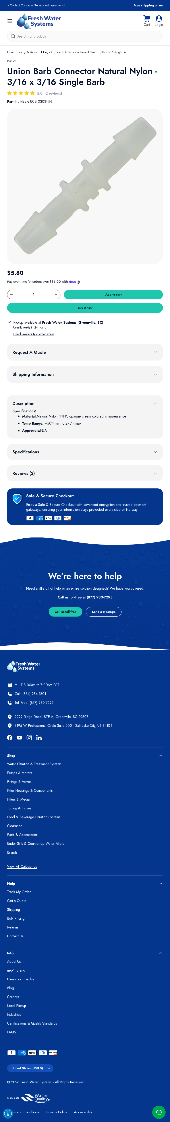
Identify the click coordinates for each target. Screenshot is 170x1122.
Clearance (14, 825)
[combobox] (85, 36)
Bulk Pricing (16, 918)
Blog (10, 988)
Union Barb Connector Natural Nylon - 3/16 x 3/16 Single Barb (91, 52)
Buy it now (85, 308)
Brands (12, 852)
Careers (13, 996)
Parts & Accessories (22, 834)
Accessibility (83, 1112)
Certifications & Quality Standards (32, 1023)
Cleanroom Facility (20, 979)
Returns (12, 927)
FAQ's (11, 1032)
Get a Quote (16, 900)
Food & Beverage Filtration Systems (33, 817)
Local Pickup (16, 1005)
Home (10, 52)
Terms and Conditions (23, 1112)
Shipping (13, 909)
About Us (14, 961)
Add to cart (113, 294)
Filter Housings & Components (30, 790)
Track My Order (19, 891)
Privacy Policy (56, 1112)
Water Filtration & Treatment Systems (34, 764)
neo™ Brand (16, 970)
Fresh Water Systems (36, 1082)
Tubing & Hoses (19, 808)
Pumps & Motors (19, 772)
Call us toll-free (65, 611)
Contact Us (15, 936)
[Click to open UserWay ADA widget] (8, 1114)
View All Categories (22, 866)
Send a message (104, 611)
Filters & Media (18, 799)
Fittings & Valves (27, 52)
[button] (147, 21)
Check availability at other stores (33, 334)
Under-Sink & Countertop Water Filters (35, 843)
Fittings (45, 52)
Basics (12, 61)
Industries (14, 1014)
